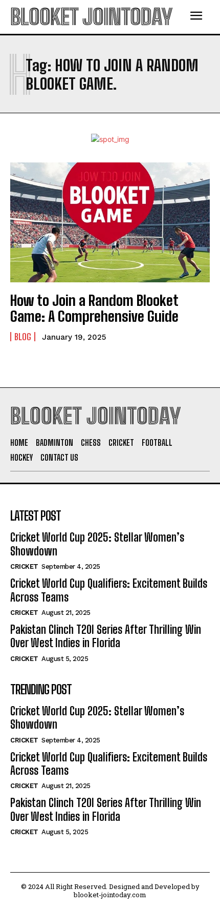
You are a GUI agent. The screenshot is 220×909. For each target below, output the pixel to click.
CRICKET (24, 566)
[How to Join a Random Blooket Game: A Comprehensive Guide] (110, 222)
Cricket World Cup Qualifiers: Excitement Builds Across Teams (108, 590)
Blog (22, 336)
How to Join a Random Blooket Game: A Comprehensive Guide (94, 308)
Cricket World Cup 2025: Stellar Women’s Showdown (97, 717)
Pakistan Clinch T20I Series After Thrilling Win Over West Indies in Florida (105, 636)
